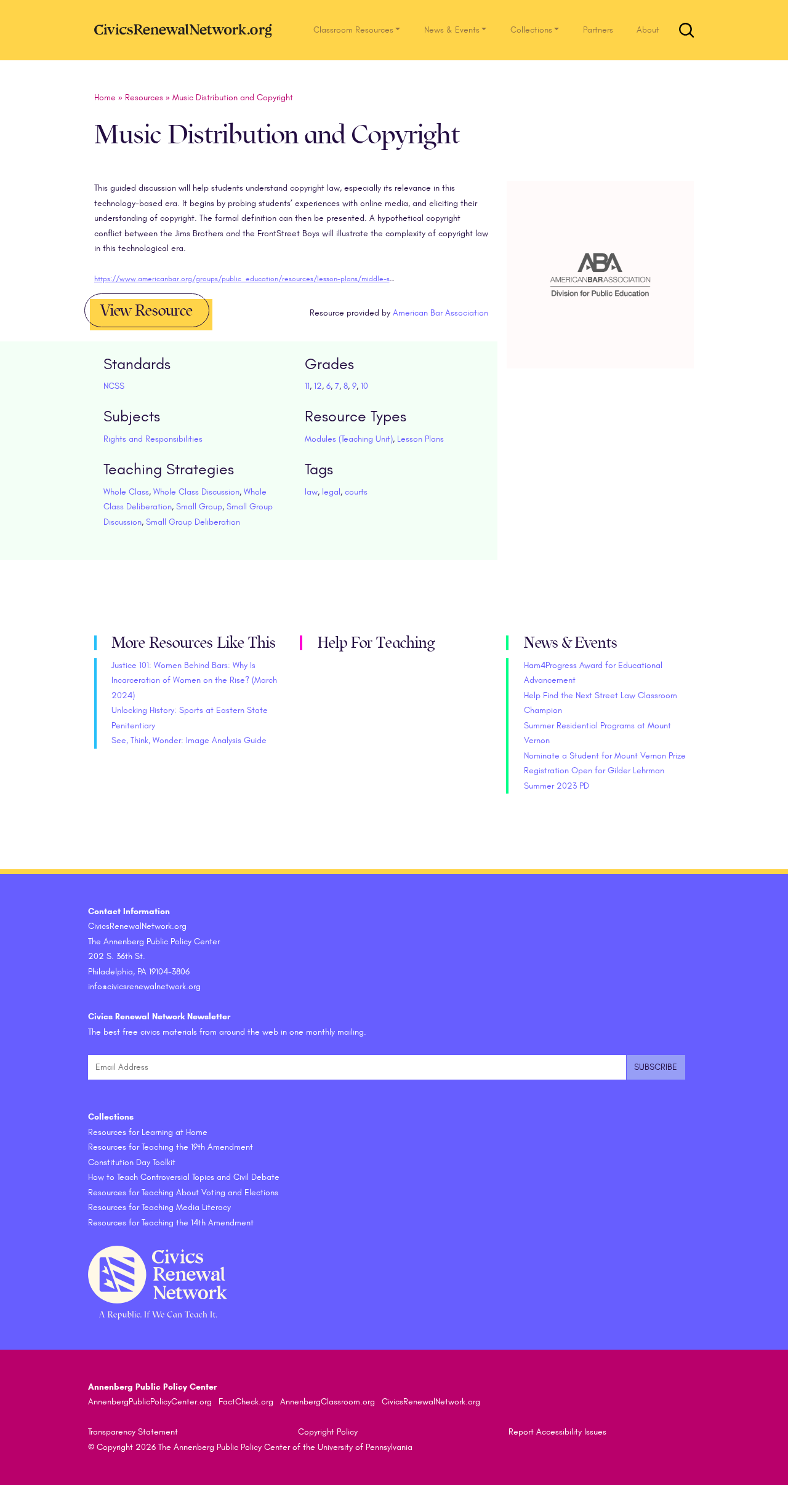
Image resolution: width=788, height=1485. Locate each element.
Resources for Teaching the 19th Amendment (170, 1147)
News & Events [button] (452, 30)
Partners (598, 30)
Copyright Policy (328, 1432)
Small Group (199, 506)
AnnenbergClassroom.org (327, 1401)
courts (356, 492)
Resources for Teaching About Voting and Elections (183, 1192)
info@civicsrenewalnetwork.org (144, 986)
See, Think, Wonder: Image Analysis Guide (189, 740)
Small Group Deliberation (193, 522)
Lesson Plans (420, 439)
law (311, 492)
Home (105, 97)
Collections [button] (531, 30)
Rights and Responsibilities (153, 439)
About (648, 30)
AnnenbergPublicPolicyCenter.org (150, 1401)
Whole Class (126, 492)
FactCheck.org (246, 1401)
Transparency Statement (133, 1432)
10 (364, 386)
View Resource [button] (146, 310)
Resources (144, 97)
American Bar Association (440, 313)
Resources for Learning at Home (147, 1132)
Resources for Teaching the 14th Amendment (171, 1222)
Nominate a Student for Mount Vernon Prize (605, 755)
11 (307, 386)
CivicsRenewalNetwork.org (431, 1401)
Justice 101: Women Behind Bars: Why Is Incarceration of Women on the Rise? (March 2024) (194, 680)
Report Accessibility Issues (557, 1432)
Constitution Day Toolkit (131, 1162)
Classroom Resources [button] (353, 30)
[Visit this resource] (600, 289)
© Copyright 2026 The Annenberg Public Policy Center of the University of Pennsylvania (250, 1447)
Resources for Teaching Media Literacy (159, 1207)
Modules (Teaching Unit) (349, 439)
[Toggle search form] (686, 30)
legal (331, 492)
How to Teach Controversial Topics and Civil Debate (183, 1177)
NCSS (113, 386)
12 (318, 386)
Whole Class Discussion (196, 492)
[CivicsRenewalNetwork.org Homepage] (186, 30)
